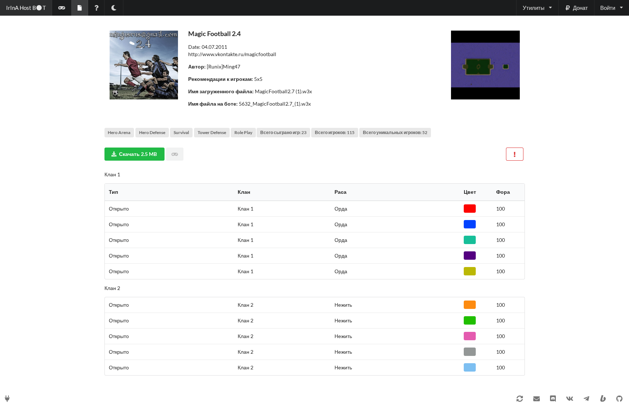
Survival (181, 132)
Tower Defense (212, 132)
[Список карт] (79, 8)
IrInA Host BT (26, 7)
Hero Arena (119, 132)
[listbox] (537, 8)
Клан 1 (112, 174)
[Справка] (96, 8)
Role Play (243, 132)
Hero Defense (152, 132)
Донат (580, 7)
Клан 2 (112, 288)
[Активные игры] (61, 8)
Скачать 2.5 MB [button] (138, 154)
